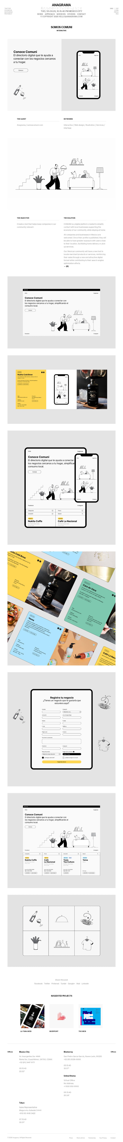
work (40, 14)
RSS (117, 14)
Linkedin (85, 984)
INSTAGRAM (8, 12)
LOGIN (116, 10)
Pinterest (55, 984)
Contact (113, 1138)
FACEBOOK (8, 10)
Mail (78, 984)
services (61, 14)
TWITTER (7, 8)
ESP (117, 8)
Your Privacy (103, 1138)
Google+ (71, 984)
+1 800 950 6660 (71, 1086)
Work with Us (81, 1138)
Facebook (38, 984)
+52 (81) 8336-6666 (72, 1059)
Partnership (92, 1138)
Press (71, 1138)
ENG (111, 8)
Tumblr (63, 984)
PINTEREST (8, 14)
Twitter (47, 984)
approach (50, 14)
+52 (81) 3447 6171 (27, 1062)
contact (81, 14)
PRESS (116, 12)
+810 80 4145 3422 (27, 1113)
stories (71, 14)
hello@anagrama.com (70, 17)
